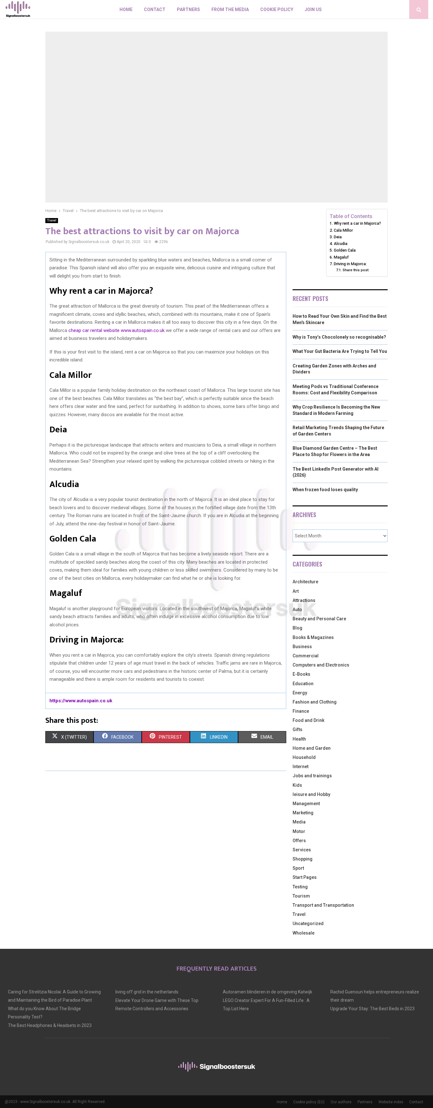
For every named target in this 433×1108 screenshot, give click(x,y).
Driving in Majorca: (350, 263)
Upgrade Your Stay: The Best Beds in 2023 (372, 1008)
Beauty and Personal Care (319, 618)
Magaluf (341, 257)
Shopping (303, 858)
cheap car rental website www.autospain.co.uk (116, 330)
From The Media (230, 9)
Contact (154, 9)
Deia (338, 237)
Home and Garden (312, 748)
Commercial (306, 655)
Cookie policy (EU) (309, 1102)
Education (303, 683)
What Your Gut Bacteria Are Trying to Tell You (340, 351)
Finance (301, 711)
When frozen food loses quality (325, 489)
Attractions (304, 600)
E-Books (301, 674)
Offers (299, 840)
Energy (300, 692)
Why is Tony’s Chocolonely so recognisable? (339, 337)
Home (126, 9)
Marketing (303, 812)
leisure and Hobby (311, 794)
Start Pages (305, 877)
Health (299, 739)
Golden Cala (345, 250)
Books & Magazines (313, 637)
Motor (299, 831)
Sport (298, 868)
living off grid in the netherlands (146, 991)
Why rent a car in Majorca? (357, 223)
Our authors (341, 1102)
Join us (313, 9)
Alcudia (340, 243)
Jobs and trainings (312, 775)
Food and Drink (308, 720)
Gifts (297, 729)
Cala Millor (343, 230)
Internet (300, 766)
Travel (51, 220)
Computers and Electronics (321, 664)
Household (304, 757)
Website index (390, 1102)
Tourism (301, 895)
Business (302, 646)
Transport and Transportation (323, 905)
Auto (297, 609)
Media (299, 821)
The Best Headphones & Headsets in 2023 (50, 1025)
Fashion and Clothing (315, 701)
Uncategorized (308, 923)
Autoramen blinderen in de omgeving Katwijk (267, 991)
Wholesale (303, 933)
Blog (297, 627)
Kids (297, 785)
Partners (188, 9)
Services (302, 849)
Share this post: (356, 270)
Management (306, 803)
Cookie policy (276, 9)
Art (296, 591)
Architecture (305, 581)
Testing (300, 886)
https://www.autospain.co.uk (80, 701)
